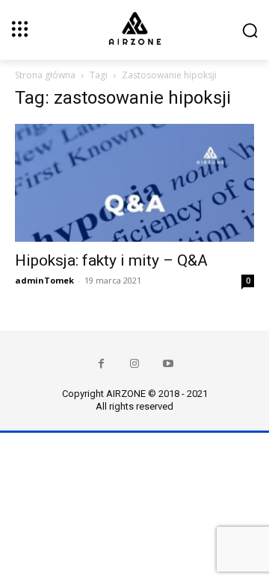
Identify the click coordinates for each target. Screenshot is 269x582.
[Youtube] (168, 364)
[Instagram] (135, 364)
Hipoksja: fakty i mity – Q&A (111, 260)
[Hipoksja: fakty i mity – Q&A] (134, 183)
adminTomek (44, 280)
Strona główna (45, 75)
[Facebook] (101, 364)
